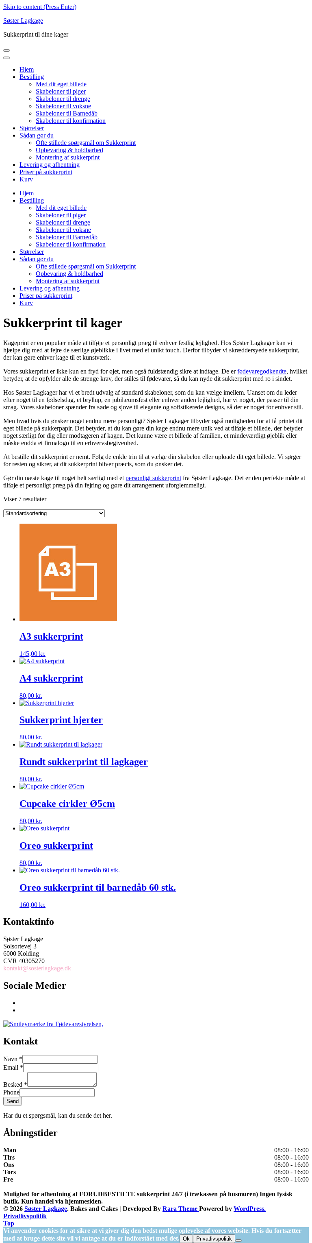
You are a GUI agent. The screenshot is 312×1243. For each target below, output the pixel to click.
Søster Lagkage (23, 20)
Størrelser (32, 128)
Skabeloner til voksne (63, 106)
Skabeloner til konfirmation (71, 120)
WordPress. (250, 1208)
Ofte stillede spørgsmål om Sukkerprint (86, 142)
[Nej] (238, 1240)
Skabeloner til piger (61, 91)
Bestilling (32, 76)
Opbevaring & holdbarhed (69, 149)
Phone (11, 1092)
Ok (186, 1239)
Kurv (26, 179)
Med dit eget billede (61, 84)
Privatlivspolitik (25, 1215)
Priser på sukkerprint (46, 171)
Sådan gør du (37, 135)
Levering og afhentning (50, 164)
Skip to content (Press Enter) (39, 6)
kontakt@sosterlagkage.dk (37, 968)
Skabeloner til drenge (63, 98)
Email (13, 1067)
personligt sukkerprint (153, 477)
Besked (15, 1084)
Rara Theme (180, 1208)
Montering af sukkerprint (68, 157)
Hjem (27, 69)
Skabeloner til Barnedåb (67, 113)
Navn (12, 1058)
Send (12, 1101)
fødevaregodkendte (261, 371)
